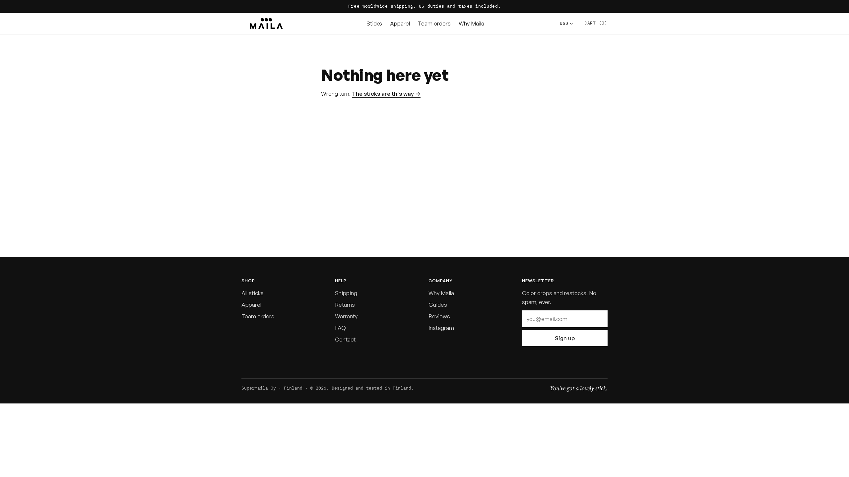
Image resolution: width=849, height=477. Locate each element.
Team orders (434, 23)
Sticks (374, 23)
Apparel (400, 23)
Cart (596, 23)
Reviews (439, 316)
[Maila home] (266, 23)
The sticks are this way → (386, 93)
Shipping (346, 293)
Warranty (346, 316)
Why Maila (471, 23)
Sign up (565, 338)
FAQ (340, 327)
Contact (345, 339)
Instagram (441, 327)
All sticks (252, 293)
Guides (437, 304)
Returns (345, 304)
